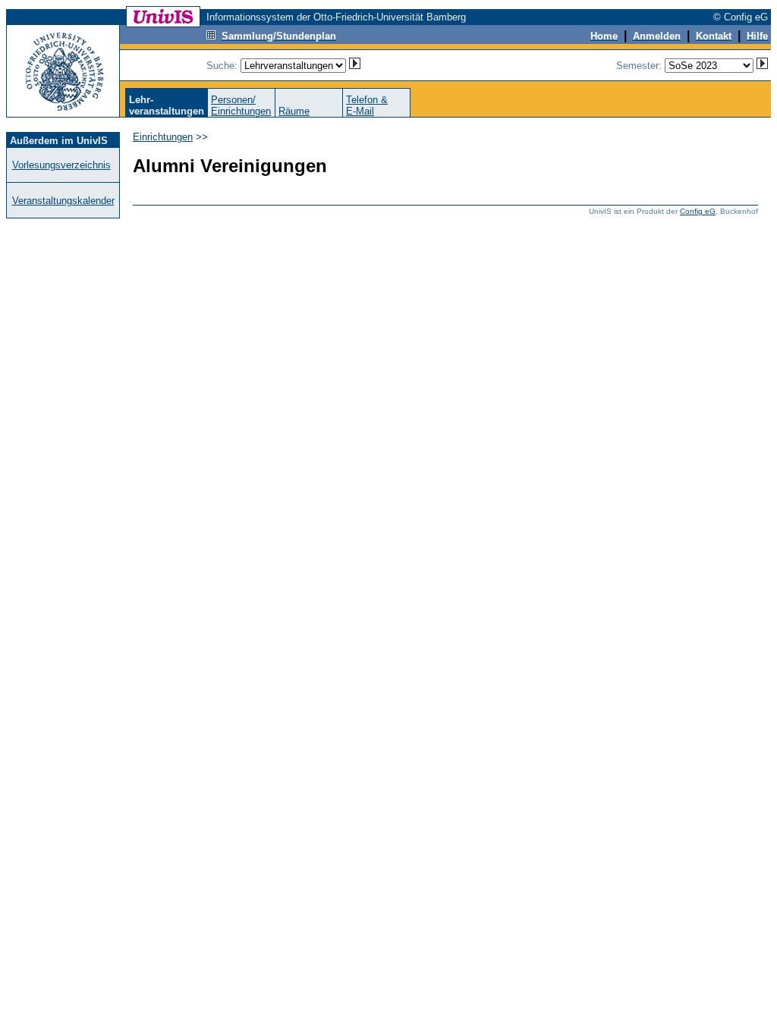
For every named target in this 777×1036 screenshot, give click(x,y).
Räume (294, 111)
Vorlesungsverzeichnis (61, 165)
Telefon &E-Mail (367, 105)
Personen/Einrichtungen (241, 105)
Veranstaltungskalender (63, 200)
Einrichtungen (163, 137)
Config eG (698, 211)
